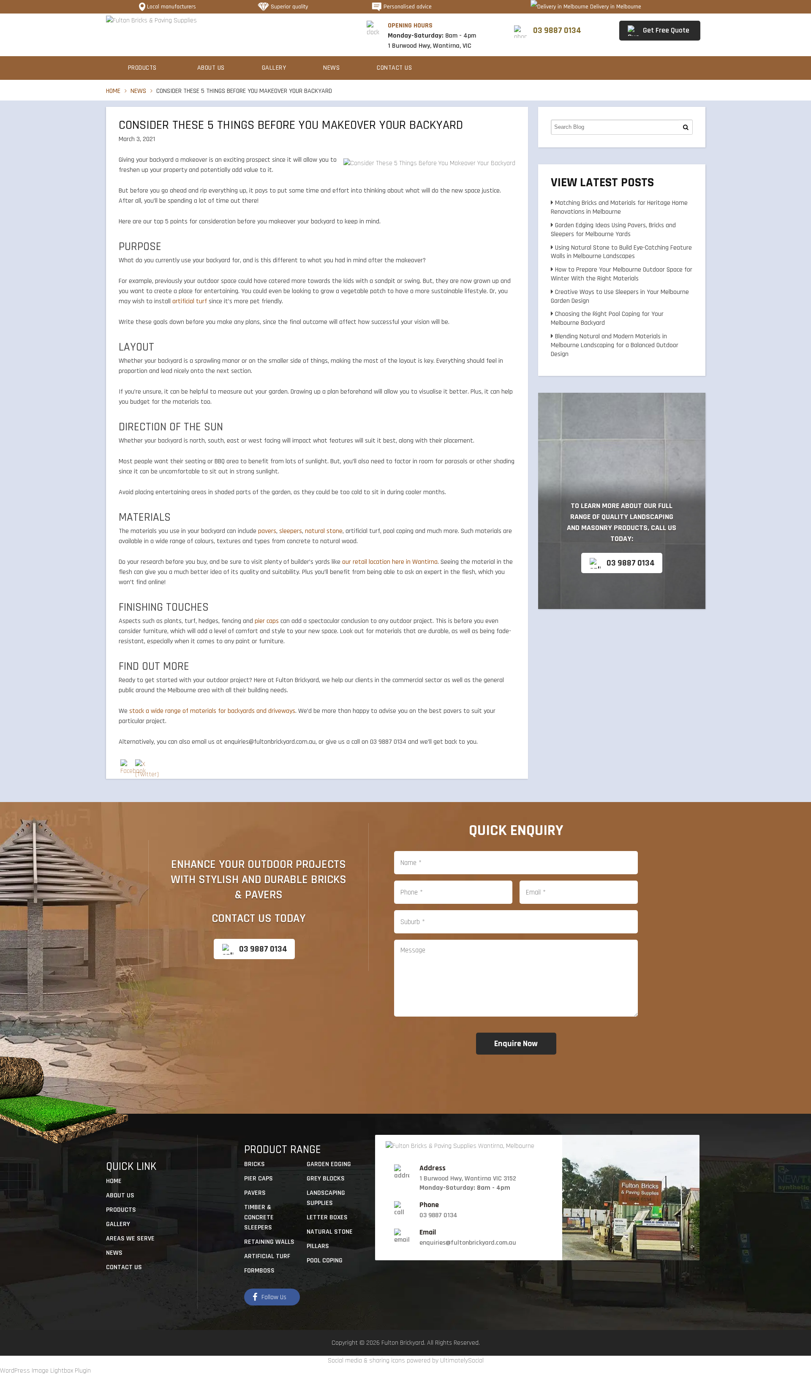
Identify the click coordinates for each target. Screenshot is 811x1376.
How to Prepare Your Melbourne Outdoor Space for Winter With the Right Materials (621, 274)
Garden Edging (329, 1164)
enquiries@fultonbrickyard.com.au (467, 1242)
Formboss (259, 1270)
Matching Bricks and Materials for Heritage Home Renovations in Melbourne (619, 207)
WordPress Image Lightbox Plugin (45, 1370)
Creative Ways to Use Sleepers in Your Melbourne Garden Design (620, 296)
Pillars (318, 1246)
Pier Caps (258, 1178)
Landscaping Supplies (326, 1197)
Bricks (254, 1164)
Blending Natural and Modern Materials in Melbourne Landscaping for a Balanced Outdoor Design (614, 345)
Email (427, 1232)
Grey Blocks (326, 1178)
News (331, 67)
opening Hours (410, 25)
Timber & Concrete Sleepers (259, 1217)
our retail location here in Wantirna (390, 561)
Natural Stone (330, 1231)
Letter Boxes (327, 1217)
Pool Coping (325, 1260)
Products (142, 67)
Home (113, 91)
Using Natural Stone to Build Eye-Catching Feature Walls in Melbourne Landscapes (621, 252)
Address (432, 1168)
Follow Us (273, 1297)
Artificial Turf (267, 1256)
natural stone (324, 531)
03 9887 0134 (631, 562)
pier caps (267, 621)
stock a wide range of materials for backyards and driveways (212, 711)
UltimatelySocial (462, 1360)
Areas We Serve (130, 1238)
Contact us (394, 67)
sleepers (290, 531)
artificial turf (189, 301)
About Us (211, 67)
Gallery (274, 67)
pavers (267, 531)
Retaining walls (269, 1241)
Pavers (255, 1192)
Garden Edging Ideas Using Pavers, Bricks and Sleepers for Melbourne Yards (613, 230)
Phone (429, 1205)
